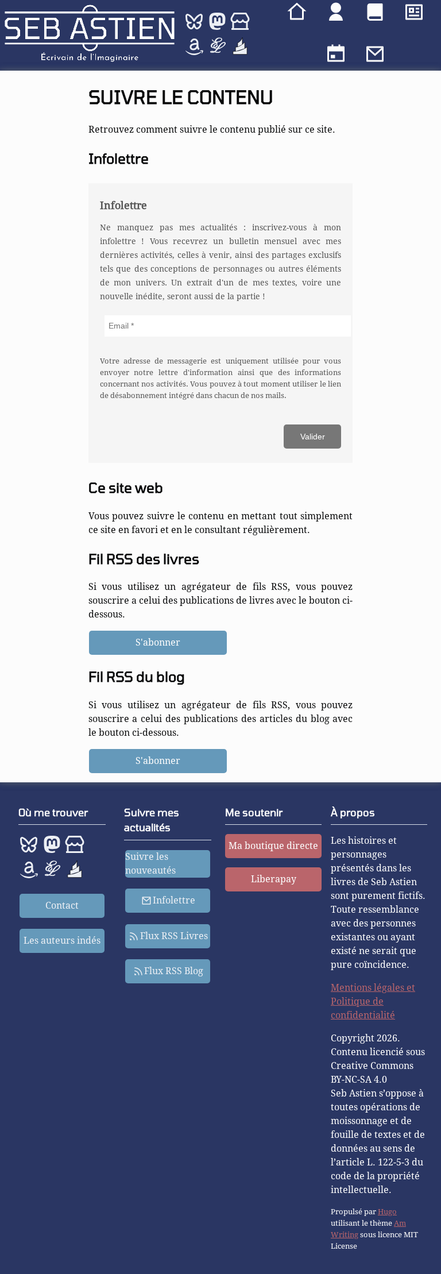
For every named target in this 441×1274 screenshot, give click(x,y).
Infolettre (174, 900)
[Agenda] (335, 55)
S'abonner (158, 642)
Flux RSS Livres (174, 936)
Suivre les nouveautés (150, 863)
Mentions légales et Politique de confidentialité (373, 1001)
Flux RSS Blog (173, 971)
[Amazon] (195, 53)
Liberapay (273, 879)
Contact (62, 905)
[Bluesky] (195, 28)
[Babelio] (240, 53)
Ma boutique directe (273, 845)
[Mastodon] (217, 28)
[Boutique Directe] (240, 28)
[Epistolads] (218, 53)
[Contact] (374, 55)
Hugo (387, 1211)
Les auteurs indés (62, 940)
